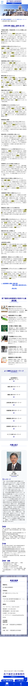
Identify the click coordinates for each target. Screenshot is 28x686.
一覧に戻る (14, 288)
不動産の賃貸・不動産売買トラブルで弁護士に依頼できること (13, 30)
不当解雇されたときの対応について (10, 105)
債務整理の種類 (5, 119)
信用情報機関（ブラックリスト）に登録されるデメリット (13, 269)
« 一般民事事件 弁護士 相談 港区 (9, 283)
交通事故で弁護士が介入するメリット (11, 46)
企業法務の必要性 (5, 242)
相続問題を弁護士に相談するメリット (11, 61)
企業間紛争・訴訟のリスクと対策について (12, 257)
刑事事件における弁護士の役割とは (10, 163)
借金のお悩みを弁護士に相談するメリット (12, 178)
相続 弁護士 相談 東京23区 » (19, 285)
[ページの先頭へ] (25, 679)
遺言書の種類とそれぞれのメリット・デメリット (13, 219)
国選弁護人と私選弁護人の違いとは (10, 134)
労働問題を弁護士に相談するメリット (11, 193)
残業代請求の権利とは (7, 90)
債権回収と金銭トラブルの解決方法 (10, 207)
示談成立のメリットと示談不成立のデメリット (13, 149)
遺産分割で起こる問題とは (8, 231)
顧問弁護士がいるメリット (8, 75)
